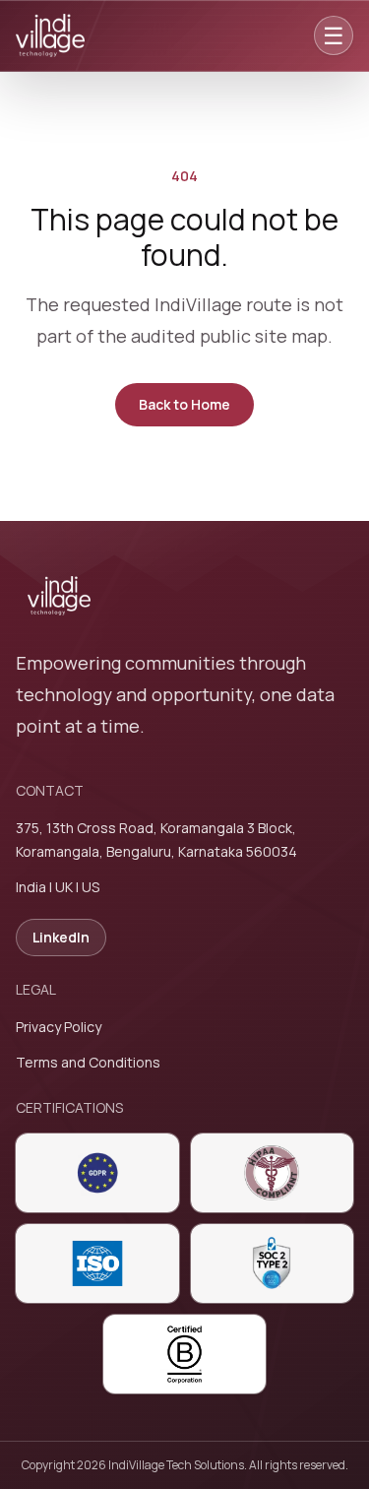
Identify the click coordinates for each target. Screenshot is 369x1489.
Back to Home (184, 404)
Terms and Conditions (88, 1062)
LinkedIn (61, 937)
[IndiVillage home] (50, 35)
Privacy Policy (58, 1026)
